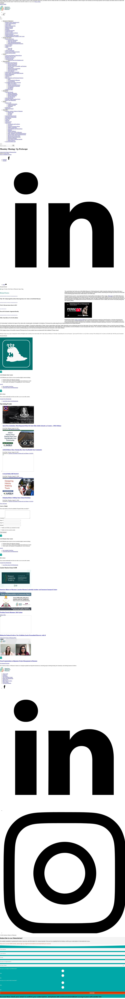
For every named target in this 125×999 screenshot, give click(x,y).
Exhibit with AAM (12, 105)
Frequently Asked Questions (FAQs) (12, 99)
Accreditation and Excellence (14, 124)
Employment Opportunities (10, 115)
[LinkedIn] (64, 810)
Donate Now (8, 107)
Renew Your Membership (10, 100)
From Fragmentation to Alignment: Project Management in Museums (18, 661)
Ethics (9, 79)
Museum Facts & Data (12, 63)
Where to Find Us (11, 140)
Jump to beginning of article (5, 154)
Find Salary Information (13, 40)
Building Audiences (12, 131)
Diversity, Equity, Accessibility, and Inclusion (17, 66)
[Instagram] (64, 932)
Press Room (5, 676)
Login (4, 13)
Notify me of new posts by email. (8, 530)
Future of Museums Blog (10, 25)
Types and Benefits (9, 92)
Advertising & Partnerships (10, 117)
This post (110, 295)
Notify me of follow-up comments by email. (11, 527)
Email (1, 522)
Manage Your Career (9, 38)
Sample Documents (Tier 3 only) (12, 35)
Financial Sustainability (12, 69)
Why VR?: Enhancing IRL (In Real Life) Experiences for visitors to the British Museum (20, 298)
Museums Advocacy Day (10, 56)
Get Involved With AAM (10, 141)
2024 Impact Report (9, 108)
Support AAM (8, 102)
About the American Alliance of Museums (14, 111)
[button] (1, 384)
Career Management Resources (14, 42)
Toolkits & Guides (9, 31)
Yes (1, 973)
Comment (2, 518)
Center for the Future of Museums (12, 72)
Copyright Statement (7, 683)
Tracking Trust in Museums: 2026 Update (11, 612)
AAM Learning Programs (10, 23)
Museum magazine (9, 27)
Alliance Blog (8, 24)
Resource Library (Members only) (12, 22)
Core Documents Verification (14, 86)
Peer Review (10, 88)
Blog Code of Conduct (7, 680)
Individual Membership (12, 94)
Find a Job (10, 48)
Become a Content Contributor (11, 32)
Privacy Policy (38, 1)
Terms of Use (5, 679)
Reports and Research (12, 65)
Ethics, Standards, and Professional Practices (17, 133)
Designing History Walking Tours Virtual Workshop (16, 497)
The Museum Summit (9, 57)
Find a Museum (11, 70)
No (0, 978)
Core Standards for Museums (14, 80)
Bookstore (7, 29)
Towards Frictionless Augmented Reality (9, 311)
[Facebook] (4, 688)
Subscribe (7, 120)
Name (1, 520)
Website (1, 525)
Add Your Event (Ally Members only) (15, 60)
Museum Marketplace (9, 74)
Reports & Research (9, 34)
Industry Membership (12, 95)
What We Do (8, 122)
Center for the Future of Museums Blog (8, 152)
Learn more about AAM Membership (10, 387)
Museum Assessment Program (14, 84)
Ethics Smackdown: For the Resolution (9, 317)
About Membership (9, 98)
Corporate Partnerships (12, 104)
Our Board (10, 113)
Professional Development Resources (15, 43)
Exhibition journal (9, 28)
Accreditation (10, 87)
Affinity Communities (9, 50)
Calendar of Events (9, 59)
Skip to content (3, 4)
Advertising (10, 106)
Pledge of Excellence (12, 83)
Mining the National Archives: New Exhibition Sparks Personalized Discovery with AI (23, 635)
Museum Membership (12, 93)
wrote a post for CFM (80, 319)
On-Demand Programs (10, 30)
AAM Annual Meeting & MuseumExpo (13, 55)
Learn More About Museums (11, 62)
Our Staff (10, 114)
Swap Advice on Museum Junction (12, 51)
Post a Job (10, 49)
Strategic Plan (10, 112)
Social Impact (10, 67)
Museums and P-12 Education (14, 68)
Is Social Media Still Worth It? (11, 473)
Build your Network (12, 41)
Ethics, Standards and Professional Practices (14, 77)
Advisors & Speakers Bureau (14, 126)
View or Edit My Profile (8, 677)
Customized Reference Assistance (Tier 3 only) (14, 36)
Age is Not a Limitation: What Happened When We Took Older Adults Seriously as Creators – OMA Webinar (32, 425)
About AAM (5, 673)
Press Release (3, 592)
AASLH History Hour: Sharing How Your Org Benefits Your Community (22, 449)
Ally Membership (11, 96)
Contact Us (7, 119)
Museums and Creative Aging (14, 135)
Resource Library (8, 44)
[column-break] (8, 46)
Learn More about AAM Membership (10, 401)
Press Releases (8, 118)
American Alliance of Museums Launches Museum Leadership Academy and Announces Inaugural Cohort (28, 589)
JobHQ (6, 47)
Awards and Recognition (10, 53)
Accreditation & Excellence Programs (13, 82)
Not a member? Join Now (8, 386)
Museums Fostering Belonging (14, 136)
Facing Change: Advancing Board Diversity (14, 73)
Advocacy (7, 76)
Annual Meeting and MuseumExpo (15, 128)
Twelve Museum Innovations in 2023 (8, 305)
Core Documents (11, 81)
